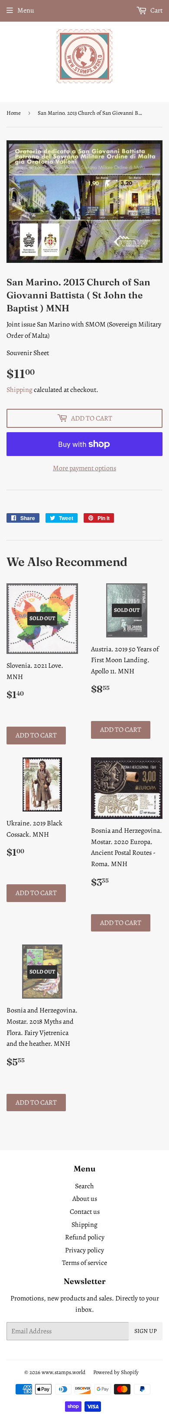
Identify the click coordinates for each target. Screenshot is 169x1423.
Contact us (85, 1211)
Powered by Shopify (116, 1372)
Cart (155, 10)
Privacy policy (84, 1250)
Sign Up (145, 1331)
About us (84, 1198)
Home (13, 112)
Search (84, 1186)
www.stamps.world (63, 1372)
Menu (25, 10)
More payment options (84, 468)
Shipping (19, 390)
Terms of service (84, 1263)
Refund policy (84, 1237)
